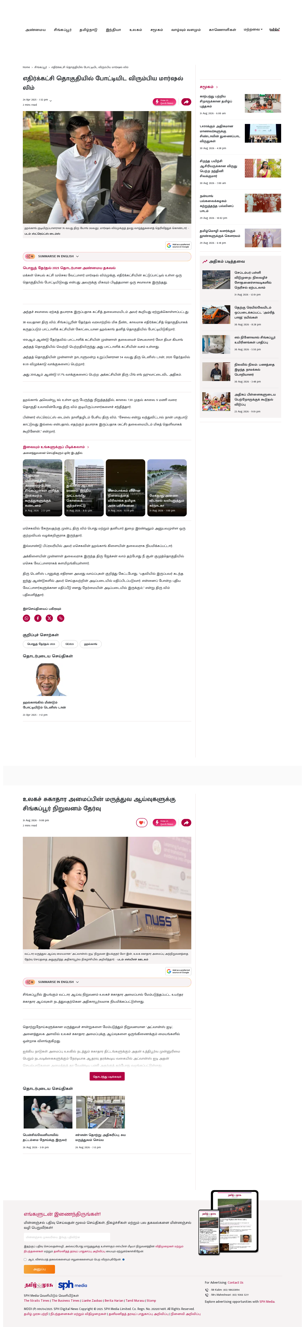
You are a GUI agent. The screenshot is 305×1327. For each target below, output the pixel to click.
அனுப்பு (39, 1269)
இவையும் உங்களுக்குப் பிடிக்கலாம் (54, 447)
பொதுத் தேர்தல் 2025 (41, 644)
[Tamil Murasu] (39, 1285)
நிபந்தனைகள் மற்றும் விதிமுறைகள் (78, 1314)
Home (26, 67)
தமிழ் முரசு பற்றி (36, 1314)
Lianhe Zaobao (92, 1300)
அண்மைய (35, 30)
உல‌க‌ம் (135, 30)
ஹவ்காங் (90, 644)
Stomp (151, 1300)
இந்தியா (113, 30)
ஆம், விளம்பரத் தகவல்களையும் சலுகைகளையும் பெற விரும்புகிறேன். (76, 1259)
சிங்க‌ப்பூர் (62, 30)
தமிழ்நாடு (89, 30)
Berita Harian (114, 1300)
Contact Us (235, 1282)
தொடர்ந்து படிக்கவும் (107, 1076)
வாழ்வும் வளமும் (186, 30)
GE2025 (69, 644)
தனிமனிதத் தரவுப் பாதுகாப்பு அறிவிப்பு (79, 1251)
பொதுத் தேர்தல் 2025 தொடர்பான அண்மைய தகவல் (69, 268)
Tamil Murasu (135, 1300)
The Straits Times (36, 1300)
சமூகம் (156, 30)
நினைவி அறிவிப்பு (186, 1314)
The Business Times (65, 1300)
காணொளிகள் (222, 30)
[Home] (72, 1285)
